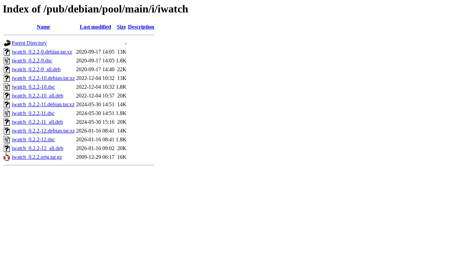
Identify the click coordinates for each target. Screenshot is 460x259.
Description (141, 27)
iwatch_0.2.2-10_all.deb (37, 95)
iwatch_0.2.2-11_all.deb (37, 122)
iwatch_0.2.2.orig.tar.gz (37, 157)
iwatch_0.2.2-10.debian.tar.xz (43, 78)
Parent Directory (29, 43)
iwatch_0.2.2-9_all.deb (36, 69)
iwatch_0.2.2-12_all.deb (37, 148)
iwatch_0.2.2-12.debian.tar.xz (43, 131)
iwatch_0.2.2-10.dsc (33, 87)
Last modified (95, 27)
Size (121, 27)
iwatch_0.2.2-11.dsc (33, 113)
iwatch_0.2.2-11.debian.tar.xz (43, 104)
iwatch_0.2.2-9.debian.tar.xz (42, 52)
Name (43, 27)
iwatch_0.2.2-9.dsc (32, 60)
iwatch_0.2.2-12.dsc (33, 139)
